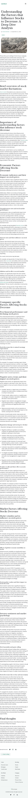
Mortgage (3, 767)
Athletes (3, 777)
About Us (17, 775)
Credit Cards (4, 769)
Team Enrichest (5, 31)
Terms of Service (19, 782)
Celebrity (3, 775)
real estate (8, 261)
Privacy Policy (18, 780)
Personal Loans (4, 764)
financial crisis (19, 225)
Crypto (16, 767)
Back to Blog (6, 754)
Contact (17, 777)
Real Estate (17, 769)
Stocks (3, 35)
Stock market (3, 92)
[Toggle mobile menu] (25, 3)
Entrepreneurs (4, 780)
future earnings (4, 282)
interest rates (24, 140)
